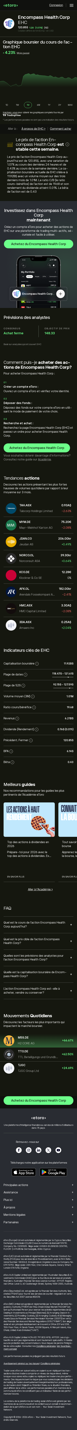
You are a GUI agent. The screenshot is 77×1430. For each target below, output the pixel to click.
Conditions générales (46, 1346)
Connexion (56, 5)
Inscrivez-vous (10, 112)
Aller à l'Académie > (40, 889)
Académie (44, 459)
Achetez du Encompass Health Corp (38, 244)
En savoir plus (15, 877)
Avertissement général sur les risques (21, 1363)
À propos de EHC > (33, 128)
